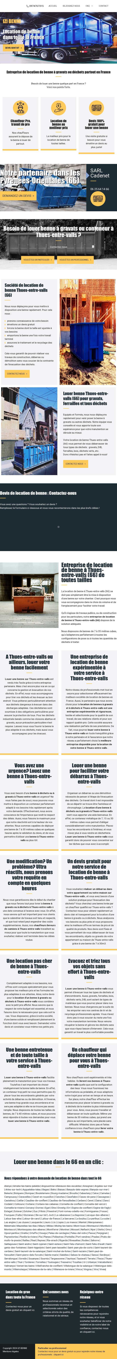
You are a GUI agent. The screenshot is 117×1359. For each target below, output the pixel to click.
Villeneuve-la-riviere (64, 1269)
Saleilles (64, 1254)
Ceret (90, 1200)
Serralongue (11, 1258)
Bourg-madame (60, 1193)
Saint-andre (24, 1244)
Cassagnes (103, 1196)
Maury (42, 1225)
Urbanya (92, 1262)
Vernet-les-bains (26, 1265)
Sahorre (95, 1240)
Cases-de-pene (87, 1196)
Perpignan (102, 1233)
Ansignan (88, 1186)
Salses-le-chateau (80, 1254)
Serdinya (105, 1254)
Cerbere (81, 1200)
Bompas (30, 1193)
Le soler (105, 1218)
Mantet (83, 1222)
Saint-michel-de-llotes (59, 1251)
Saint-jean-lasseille (56, 1247)
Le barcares (68, 1218)
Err (69, 1207)
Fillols (42, 1211)
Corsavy (30, 1207)
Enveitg (62, 1207)
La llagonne (78, 1215)
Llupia (60, 1222)
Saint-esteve (55, 1244)
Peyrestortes (11, 1236)
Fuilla (19, 1215)
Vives (102, 1269)
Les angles (10, 1222)
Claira (98, 1200)
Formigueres (92, 1211)
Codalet (8, 1204)
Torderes (29, 1262)
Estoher (28, 1211)
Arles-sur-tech (13, 1189)
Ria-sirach (52, 1240)
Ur (84, 1262)
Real (33, 1240)
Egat (47, 1207)
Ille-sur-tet (41, 1215)
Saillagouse (10, 1244)
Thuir (20, 1262)
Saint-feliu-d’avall (95, 1244)
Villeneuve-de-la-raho (40, 1269)
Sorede (23, 1258)
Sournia (45, 1258)
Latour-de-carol (31, 1218)
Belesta (8, 1193)
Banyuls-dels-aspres (78, 1189)
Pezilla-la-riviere (29, 1236)
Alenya (8, 1186)
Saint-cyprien (40, 1244)
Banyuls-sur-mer (99, 1189)
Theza (100, 1258)
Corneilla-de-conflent (71, 1204)
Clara (106, 1200)
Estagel (8, 1211)
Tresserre (65, 1262)
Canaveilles (25, 1196)
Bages (46, 1189)
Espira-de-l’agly (101, 1207)
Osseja (43, 1233)
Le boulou (81, 1218)
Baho (54, 1189)
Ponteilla (70, 1236)
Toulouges (53, 1262)
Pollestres (58, 1236)
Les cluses (24, 1222)
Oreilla (24, 1233)
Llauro (47, 1222)
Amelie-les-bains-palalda (26, 1186)
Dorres (40, 1207)
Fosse (103, 1211)
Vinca (79, 1269)
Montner (65, 1229)
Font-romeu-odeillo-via (71, 1211)
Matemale (10, 1225)
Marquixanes (95, 1222)
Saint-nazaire (79, 1251)
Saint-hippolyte (36, 1247)
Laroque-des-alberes (97, 1215)
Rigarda (63, 1240)
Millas (50, 1225)
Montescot (10, 1229)
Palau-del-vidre (79, 1233)
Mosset (75, 1229)
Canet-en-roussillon (43, 1196)
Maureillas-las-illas (27, 1225)
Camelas (105, 1193)
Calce (95, 1193)
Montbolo (105, 1225)
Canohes (60, 1196)
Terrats (91, 1258)
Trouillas (77, 1262)
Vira (96, 1269)
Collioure (19, 1204)
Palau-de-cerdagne (59, 1233)
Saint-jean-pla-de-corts (80, 1247)
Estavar (18, 1211)
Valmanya (9, 1265)
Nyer (93, 1229)
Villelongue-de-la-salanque (78, 1265)
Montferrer (53, 1229)
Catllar (20, 1200)
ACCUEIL (53, 6)
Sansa (95, 1254)
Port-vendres (83, 1236)
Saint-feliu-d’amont (74, 1244)
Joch (51, 1215)
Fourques (9, 1215)
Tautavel (81, 1258)
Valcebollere (105, 1262)
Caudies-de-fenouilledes (62, 1200)
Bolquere (19, 1193)
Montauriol (93, 1225)
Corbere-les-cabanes (47, 1204)
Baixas (61, 1189)
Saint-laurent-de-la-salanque (30, 1251)
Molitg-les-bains (64, 1225)
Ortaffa (34, 1233)
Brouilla (74, 1193)
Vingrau (88, 1269)
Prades (96, 1236)
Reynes (42, 1240)
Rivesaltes (75, 1240)
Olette (100, 1229)
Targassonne (57, 1258)
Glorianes (28, 1215)
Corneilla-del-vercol (95, 1204)
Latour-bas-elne (13, 1218)
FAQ (88, 6)
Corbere (30, 1204)
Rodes (85, 1240)
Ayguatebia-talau (32, 1189)
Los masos (71, 1222)
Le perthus (94, 1218)
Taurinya (71, 1258)
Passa (92, 1233)
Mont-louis (80, 1225)
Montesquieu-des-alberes (32, 1229)
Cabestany (85, 1193)
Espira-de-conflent (82, 1207)
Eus (36, 1211)
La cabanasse (63, 1215)
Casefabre (72, 1196)
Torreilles (41, 1262)
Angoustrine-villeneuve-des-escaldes (61, 1186)
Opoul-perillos (12, 1233)
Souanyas (33, 1258)
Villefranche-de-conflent (49, 1265)
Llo (54, 1222)
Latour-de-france (51, 1218)
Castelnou (10, 1200)
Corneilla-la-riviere (14, 1207)
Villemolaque (20, 1269)
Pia (41, 1236)
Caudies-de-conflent (37, 1200)
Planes (47, 1236)
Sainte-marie (52, 1254)
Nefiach (85, 1229)
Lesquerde (37, 1222)
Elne (54, 1207)
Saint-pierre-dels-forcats (29, 1254)
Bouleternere (43, 1193)
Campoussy (11, 1196)
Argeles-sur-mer (103, 1186)
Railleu (26, 1240)
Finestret (52, 1211)
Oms (108, 1229)
